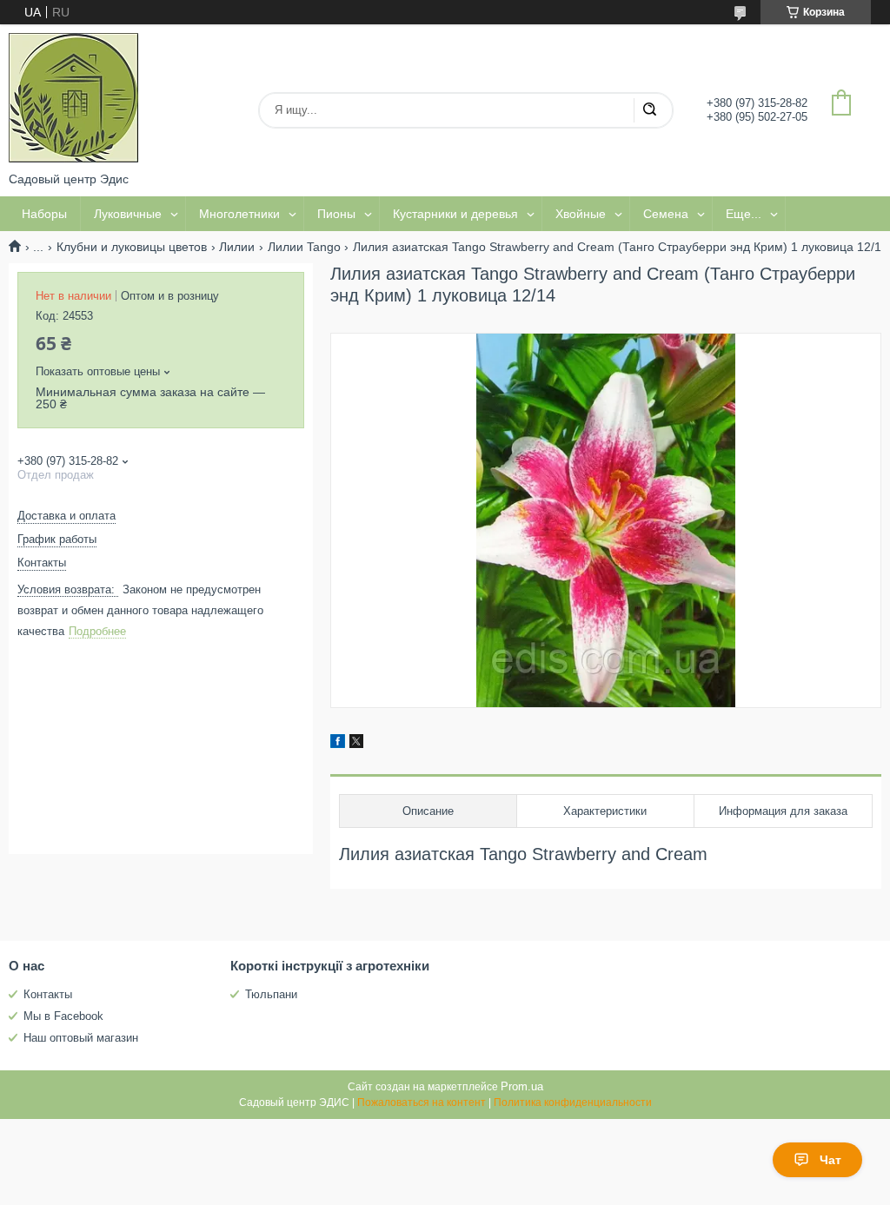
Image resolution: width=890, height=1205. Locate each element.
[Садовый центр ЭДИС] (74, 98)
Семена (665, 214)
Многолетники (239, 214)
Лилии (237, 247)
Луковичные (128, 214)
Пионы (336, 214)
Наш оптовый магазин (80, 1037)
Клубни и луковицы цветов (131, 247)
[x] (356, 744)
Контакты (47, 994)
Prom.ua (522, 1086)
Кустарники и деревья (455, 214)
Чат (830, 1160)
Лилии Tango (304, 247)
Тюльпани (271, 994)
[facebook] (337, 744)
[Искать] (649, 110)
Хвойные (580, 214)
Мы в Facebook (63, 1016)
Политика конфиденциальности (573, 1102)
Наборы (44, 214)
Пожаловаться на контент (421, 1102)
